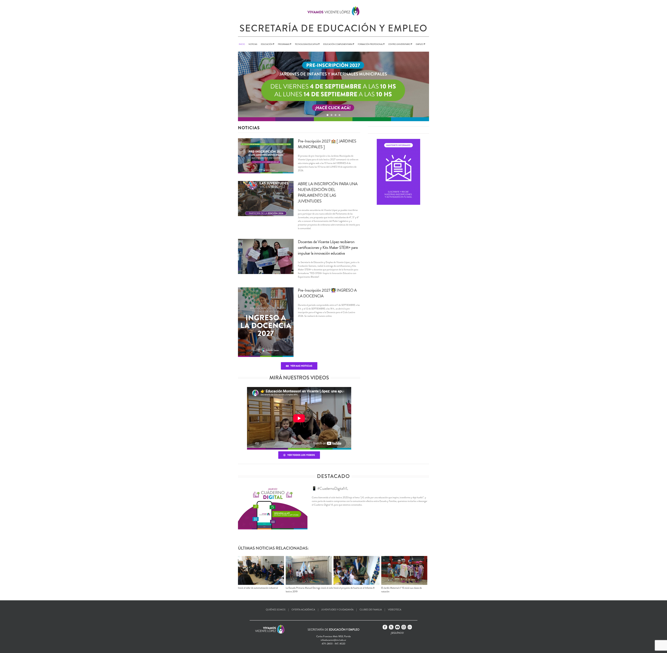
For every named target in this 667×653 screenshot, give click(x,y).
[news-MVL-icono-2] (398, 140)
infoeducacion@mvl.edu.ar (333, 640)
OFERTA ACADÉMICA (303, 609)
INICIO (242, 44)
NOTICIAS (253, 44)
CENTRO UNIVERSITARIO (399, 44)
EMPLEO (420, 44)
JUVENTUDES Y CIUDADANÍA (337, 609)
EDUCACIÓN (267, 44)
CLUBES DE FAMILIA (371, 609)
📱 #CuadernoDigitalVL (330, 488)
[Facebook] (385, 627)
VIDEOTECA (394, 609)
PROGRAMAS (284, 44)
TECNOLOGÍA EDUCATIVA (306, 44)
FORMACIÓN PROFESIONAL (370, 44)
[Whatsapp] (410, 627)
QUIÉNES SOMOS (275, 609)
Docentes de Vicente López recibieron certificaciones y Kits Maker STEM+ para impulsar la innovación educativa (328, 247)
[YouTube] (397, 627)
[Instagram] (403, 627)
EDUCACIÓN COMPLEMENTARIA (338, 44)
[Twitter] (391, 627)
